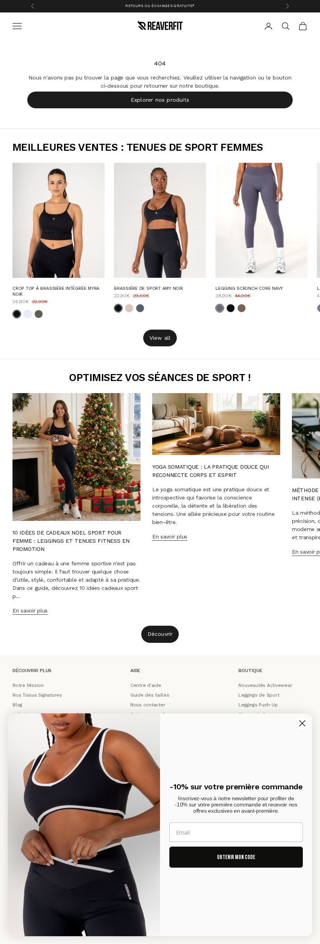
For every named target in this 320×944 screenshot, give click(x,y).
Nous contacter (147, 704)
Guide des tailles (149, 694)
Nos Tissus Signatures (37, 694)
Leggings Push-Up (257, 704)
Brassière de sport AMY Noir (148, 288)
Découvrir (160, 634)
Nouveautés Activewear (265, 685)
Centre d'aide (145, 685)
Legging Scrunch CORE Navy (249, 288)
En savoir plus (30, 610)
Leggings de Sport (258, 694)
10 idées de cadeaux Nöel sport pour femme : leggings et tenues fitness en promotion (71, 540)
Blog (17, 704)
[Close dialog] (302, 723)
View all (160, 338)
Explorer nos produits (160, 100)
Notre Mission (28, 685)
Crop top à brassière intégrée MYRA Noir (56, 291)
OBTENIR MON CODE (236, 857)
